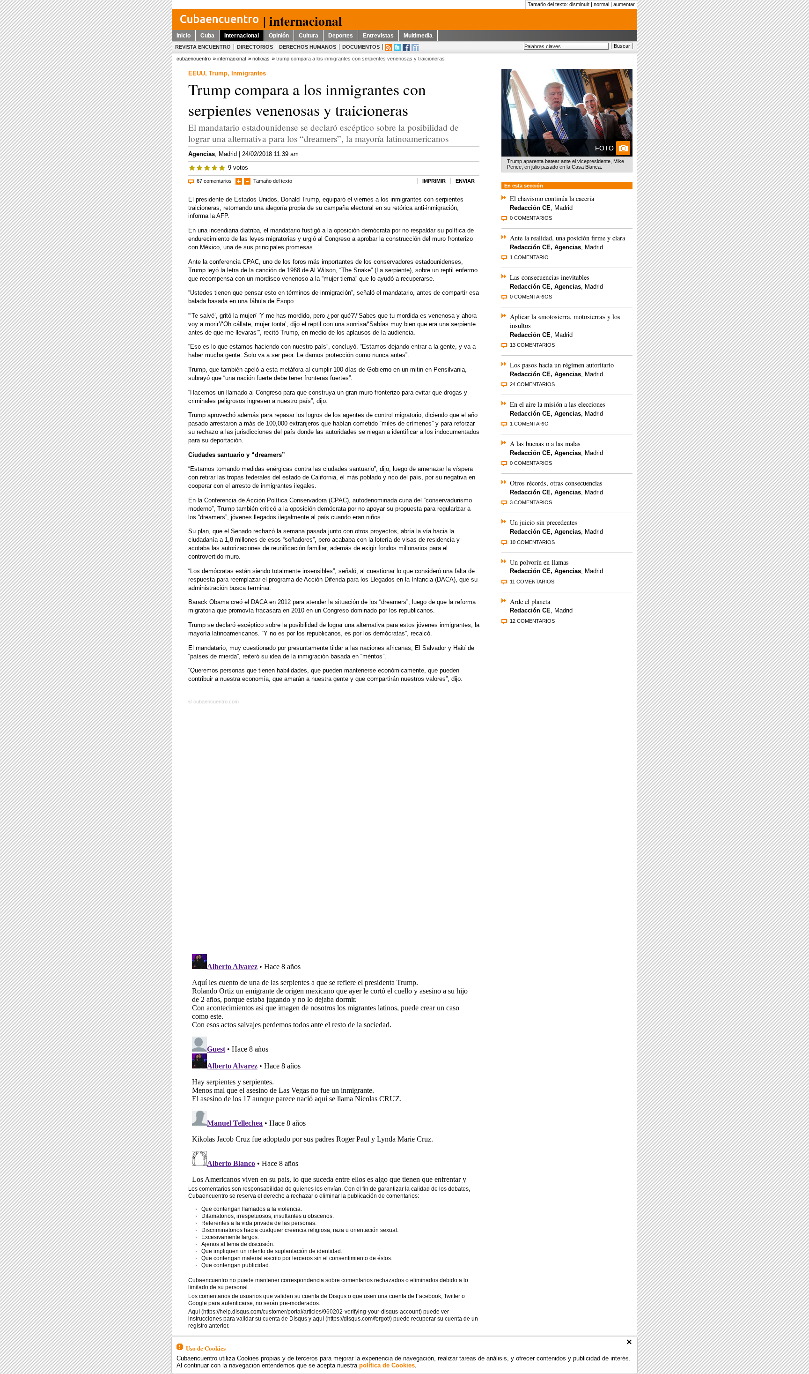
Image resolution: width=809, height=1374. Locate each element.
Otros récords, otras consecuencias (556, 482)
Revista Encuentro (203, 47)
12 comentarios (532, 621)
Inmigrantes (248, 73)
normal (601, 4)
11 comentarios (532, 581)
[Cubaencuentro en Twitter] (397, 47)
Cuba (207, 35)
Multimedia (418, 35)
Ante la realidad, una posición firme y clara (567, 237)
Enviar (465, 181)
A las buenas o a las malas (545, 443)
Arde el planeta (530, 601)
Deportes (340, 35)
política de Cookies (387, 1365)
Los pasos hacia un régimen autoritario (562, 364)
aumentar (624, 4)
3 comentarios (531, 502)
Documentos (361, 47)
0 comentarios (531, 218)
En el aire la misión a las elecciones (557, 404)
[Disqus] (333, 827)
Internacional (241, 35)
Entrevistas (378, 35)
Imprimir (434, 181)
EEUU (196, 73)
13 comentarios (532, 345)
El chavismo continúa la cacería (552, 198)
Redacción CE (530, 207)
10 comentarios (532, 542)
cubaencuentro (194, 58)
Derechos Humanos (307, 47)
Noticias (261, 58)
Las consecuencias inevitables (549, 277)
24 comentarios (532, 384)
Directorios (255, 47)
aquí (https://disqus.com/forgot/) (352, 1318)
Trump (218, 73)
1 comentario (529, 257)
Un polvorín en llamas (539, 562)
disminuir (579, 4)
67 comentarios (214, 181)
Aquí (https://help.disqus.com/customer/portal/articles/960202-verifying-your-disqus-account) (305, 1311)
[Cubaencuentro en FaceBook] (406, 47)
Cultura (308, 35)
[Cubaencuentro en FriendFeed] (415, 47)
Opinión (279, 35)
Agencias (201, 153)
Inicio (184, 35)
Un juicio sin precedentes (543, 522)
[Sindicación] (388, 47)
